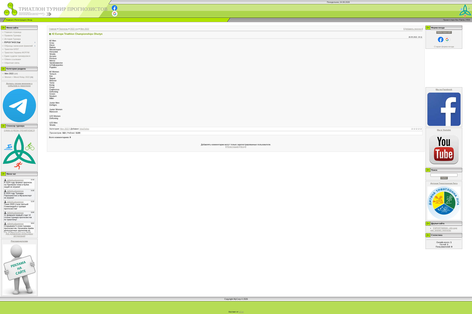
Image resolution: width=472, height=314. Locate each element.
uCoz (241, 312)
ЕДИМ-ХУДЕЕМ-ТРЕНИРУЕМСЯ (19, 130)
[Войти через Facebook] (114, 8)
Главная (9, 20)
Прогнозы (63, 29)
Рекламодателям (19, 241)
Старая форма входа (444, 46)
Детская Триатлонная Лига (443, 183)
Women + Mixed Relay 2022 (17, 77)
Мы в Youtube (444, 130)
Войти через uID (444, 32)
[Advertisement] (67, 23)
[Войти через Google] (115, 14)
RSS (468, 20)
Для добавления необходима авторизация (19, 235)
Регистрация (20, 20)
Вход (30, 20)
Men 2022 (9, 73)
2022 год (74, 29)
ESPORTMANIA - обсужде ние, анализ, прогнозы (443, 229)
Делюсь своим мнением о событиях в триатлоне (19, 84)
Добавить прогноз (413, 29)
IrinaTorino (84, 129)
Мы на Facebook (444, 89)
